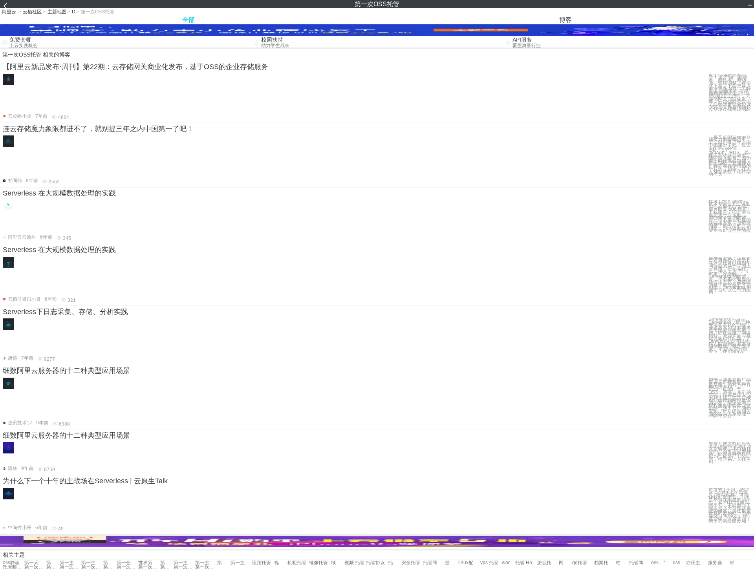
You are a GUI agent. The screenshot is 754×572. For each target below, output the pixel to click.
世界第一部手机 (149, 563)
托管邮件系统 (13, 567)
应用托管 (261, 563)
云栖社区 (32, 12)
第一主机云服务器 (184, 563)
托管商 (430, 563)
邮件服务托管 (736, 563)
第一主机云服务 (224, 563)
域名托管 (337, 563)
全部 (188, 19)
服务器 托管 (719, 563)
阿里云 (9, 12)
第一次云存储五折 (127, 567)
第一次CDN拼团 (206, 567)
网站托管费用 (565, 563)
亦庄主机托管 (697, 563)
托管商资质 (640, 563)
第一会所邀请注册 (127, 563)
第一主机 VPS (92, 563)
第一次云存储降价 (149, 567)
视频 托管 (354, 563)
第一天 (31, 563)
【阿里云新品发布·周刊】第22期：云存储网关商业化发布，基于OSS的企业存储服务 (135, 67)
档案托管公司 (605, 563)
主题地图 (57, 12)
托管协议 (375, 563)
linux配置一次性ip (469, 563)
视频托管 (280, 563)
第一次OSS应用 (53, 567)
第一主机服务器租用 (241, 563)
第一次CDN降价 (184, 567)
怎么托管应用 (548, 563)
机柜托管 (296, 563)
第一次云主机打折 (35, 567)
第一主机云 (70, 563)
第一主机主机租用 (206, 563)
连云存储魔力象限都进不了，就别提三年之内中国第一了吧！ (98, 129)
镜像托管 (318, 563)
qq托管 (579, 563)
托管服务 (394, 563)
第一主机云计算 (110, 563)
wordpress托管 (508, 563)
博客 (565, 19)
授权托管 (451, 563)
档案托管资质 (622, 563)
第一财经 (53, 563)
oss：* (658, 563)
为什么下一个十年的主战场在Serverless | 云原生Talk (85, 481)
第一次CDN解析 (70, 567)
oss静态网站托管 (13, 563)
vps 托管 (489, 563)
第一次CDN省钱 (167, 567)
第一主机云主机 (167, 563)
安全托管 (410, 563)
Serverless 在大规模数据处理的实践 (59, 193)
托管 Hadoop (526, 563)
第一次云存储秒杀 (92, 567)
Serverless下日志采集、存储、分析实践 (65, 312)
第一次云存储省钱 (110, 567)
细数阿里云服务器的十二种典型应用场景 (66, 371)
